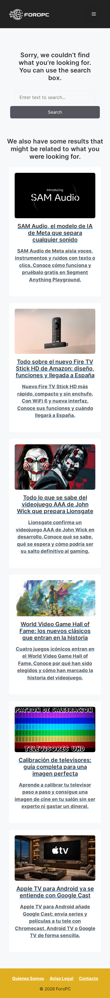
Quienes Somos (28, 978)
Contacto (88, 978)
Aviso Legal (61, 978)
